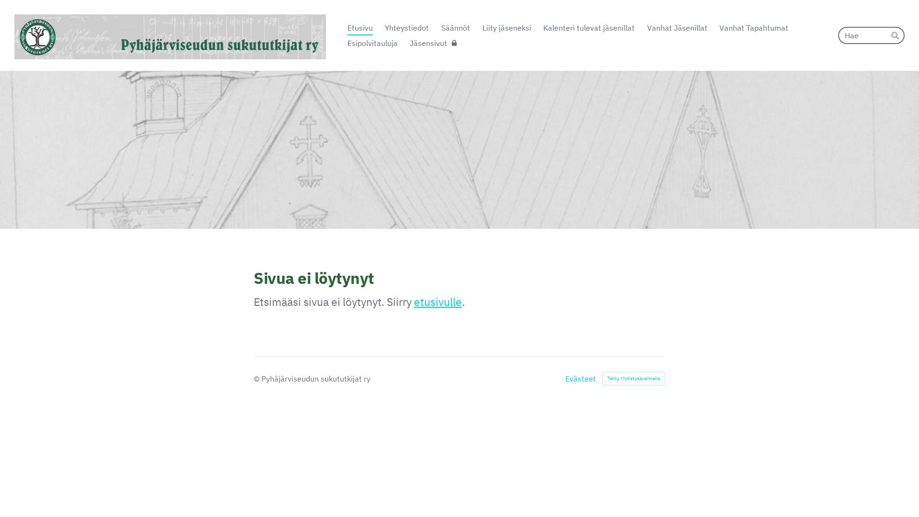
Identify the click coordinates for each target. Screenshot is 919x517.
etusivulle (438, 301)
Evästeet (580, 378)
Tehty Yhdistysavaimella (633, 378)
